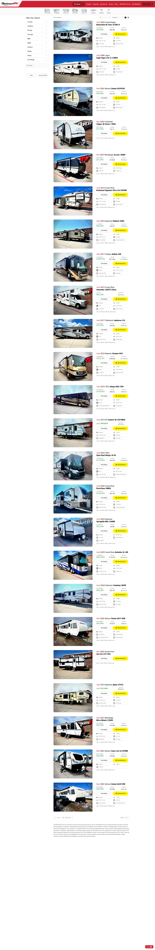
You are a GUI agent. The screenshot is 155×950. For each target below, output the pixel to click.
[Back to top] (3, 946)
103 (63, 817)
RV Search (77, 4)
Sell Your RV (103, 4)
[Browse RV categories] (82, 4)
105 (69, 817)
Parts (116, 4)
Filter (122, 817)
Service (111, 4)
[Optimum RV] (10, 4)
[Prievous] (54, 817)
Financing (95, 4)
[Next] (72, 817)
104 (66, 817)
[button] (55, 46)
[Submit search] (152, 4)
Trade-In (88, 4)
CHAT (147, 947)
